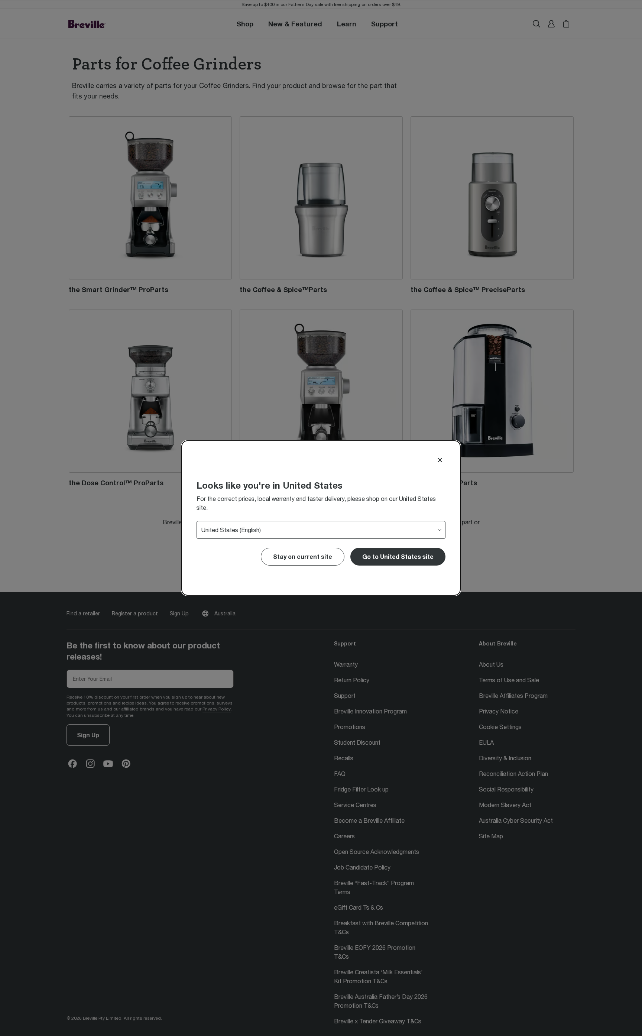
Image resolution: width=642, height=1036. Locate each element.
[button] (397, 557)
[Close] (439, 460)
